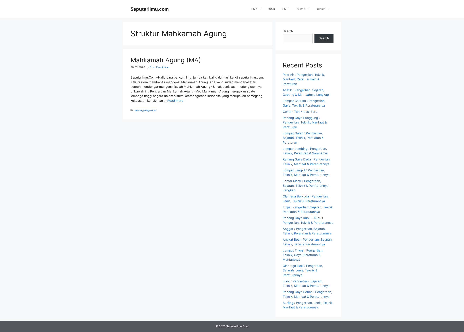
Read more (175, 100)
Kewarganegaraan (145, 110)
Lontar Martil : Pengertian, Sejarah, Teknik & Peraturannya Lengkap (305, 185)
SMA (254, 9)
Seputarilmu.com (149, 9)
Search (288, 31)
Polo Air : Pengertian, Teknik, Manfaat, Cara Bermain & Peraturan (304, 79)
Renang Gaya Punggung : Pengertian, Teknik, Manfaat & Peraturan (305, 122)
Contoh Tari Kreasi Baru (300, 112)
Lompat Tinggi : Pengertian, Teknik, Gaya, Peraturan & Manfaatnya (303, 255)
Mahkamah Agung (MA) (165, 60)
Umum (321, 9)
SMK (272, 9)
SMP (285, 9)
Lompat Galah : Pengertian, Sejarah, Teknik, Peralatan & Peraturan (303, 137)
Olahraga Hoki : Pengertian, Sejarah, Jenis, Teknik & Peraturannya (303, 270)
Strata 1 (300, 9)
